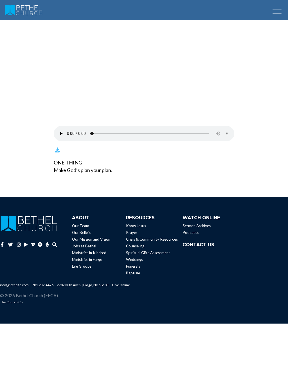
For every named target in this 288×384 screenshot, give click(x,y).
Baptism (133, 273)
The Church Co (11, 302)
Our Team (80, 225)
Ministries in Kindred (89, 252)
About (80, 217)
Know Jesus (136, 225)
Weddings (134, 259)
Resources (140, 217)
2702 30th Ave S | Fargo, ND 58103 (83, 285)
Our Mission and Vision (91, 239)
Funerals (133, 266)
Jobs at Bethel (84, 246)
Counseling (135, 246)
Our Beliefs (81, 232)
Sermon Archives (197, 225)
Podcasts (191, 232)
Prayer (131, 232)
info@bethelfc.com (14, 285)
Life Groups (81, 266)
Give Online (121, 285)
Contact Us (198, 244)
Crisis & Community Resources (152, 239)
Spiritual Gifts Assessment (148, 252)
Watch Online (201, 217)
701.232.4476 (42, 285)
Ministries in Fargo (87, 259)
